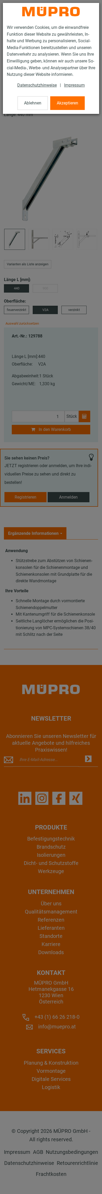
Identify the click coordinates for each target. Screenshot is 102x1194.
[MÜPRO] (51, 11)
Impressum (74, 85)
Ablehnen (32, 103)
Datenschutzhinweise (37, 85)
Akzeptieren (67, 103)
